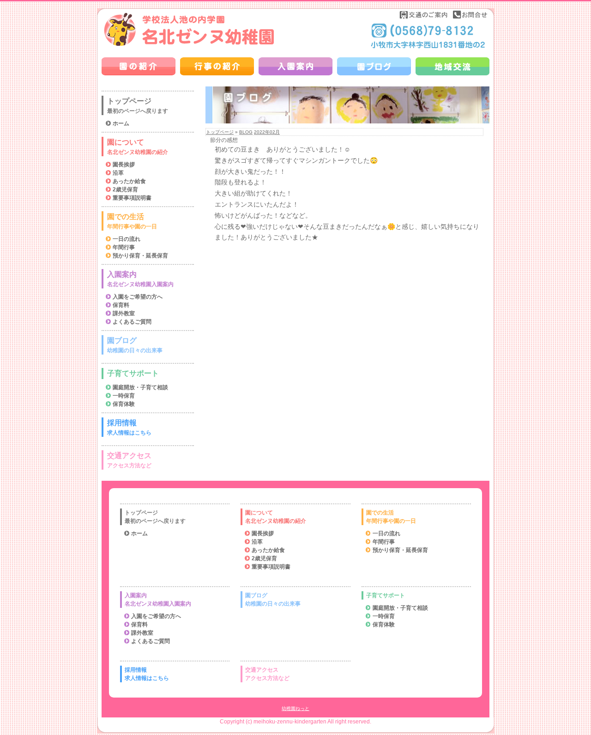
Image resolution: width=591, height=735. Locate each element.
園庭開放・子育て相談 (140, 387)
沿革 (118, 173)
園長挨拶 (124, 164)
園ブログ (135, 345)
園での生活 (132, 221)
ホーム (121, 123)
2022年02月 (267, 132)
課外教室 (124, 313)
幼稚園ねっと (295, 708)
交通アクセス (129, 460)
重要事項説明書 (132, 198)
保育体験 (124, 404)
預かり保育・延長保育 (140, 255)
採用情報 (129, 427)
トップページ (220, 132)
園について (137, 146)
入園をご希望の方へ (138, 297)
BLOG (246, 132)
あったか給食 (129, 181)
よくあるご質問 (132, 321)
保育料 (121, 305)
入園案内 (140, 279)
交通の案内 (423, 14)
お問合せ (470, 14)
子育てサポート (133, 373)
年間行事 (124, 247)
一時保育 (124, 395)
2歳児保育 (125, 189)
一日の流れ (126, 239)
